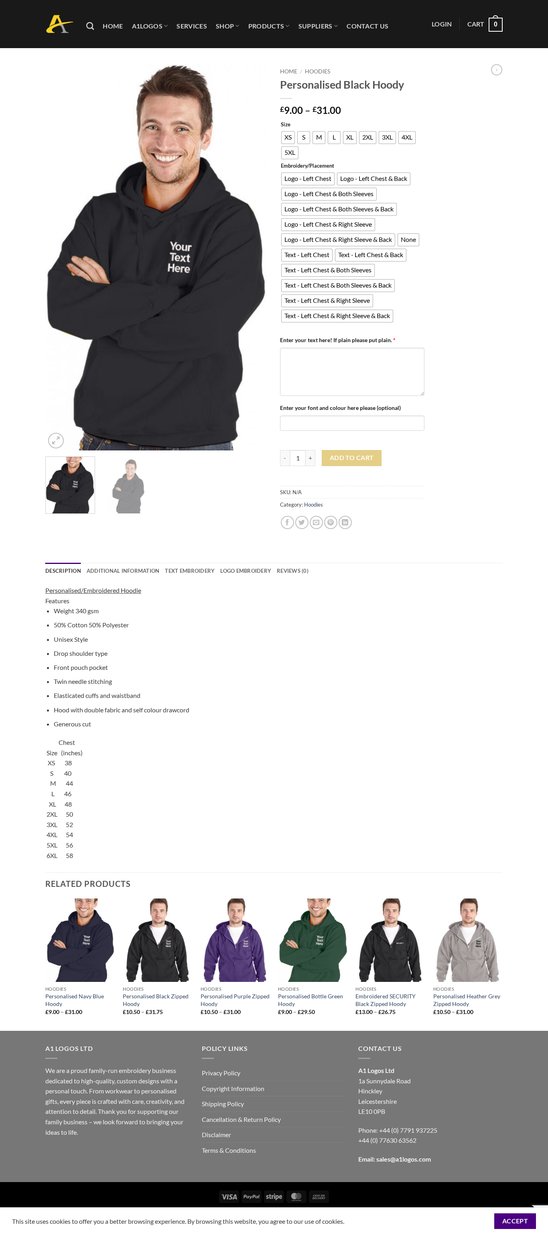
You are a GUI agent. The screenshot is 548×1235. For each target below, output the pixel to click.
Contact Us (367, 26)
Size (285, 125)
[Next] (253, 257)
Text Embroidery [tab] (190, 571)
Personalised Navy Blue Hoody (74, 1000)
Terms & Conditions (229, 1150)
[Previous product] (496, 69)
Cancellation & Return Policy (241, 1119)
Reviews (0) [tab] (293, 571)
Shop (225, 26)
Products (266, 26)
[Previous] (60, 257)
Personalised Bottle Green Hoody (310, 1000)
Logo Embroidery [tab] (245, 571)
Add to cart (352, 457)
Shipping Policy (223, 1103)
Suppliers (315, 26)
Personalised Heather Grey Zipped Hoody (466, 1000)
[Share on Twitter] (302, 522)
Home (113, 26)
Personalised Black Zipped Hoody (156, 1000)
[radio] (288, 138)
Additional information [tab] (123, 571)
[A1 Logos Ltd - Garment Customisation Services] (59, 24)
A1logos (147, 26)
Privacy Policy (221, 1073)
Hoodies (317, 71)
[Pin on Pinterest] (330, 522)
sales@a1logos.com (403, 1159)
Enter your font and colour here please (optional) (340, 407)
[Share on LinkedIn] (345, 522)
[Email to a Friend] (316, 522)
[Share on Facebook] (287, 522)
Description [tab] (63, 571)
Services (192, 26)
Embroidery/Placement (307, 166)
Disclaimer (216, 1134)
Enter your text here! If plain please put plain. (338, 340)
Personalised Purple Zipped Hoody (235, 1000)
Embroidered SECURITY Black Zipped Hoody (385, 1000)
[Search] (90, 25)
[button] (442, 24)
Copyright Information (233, 1088)
